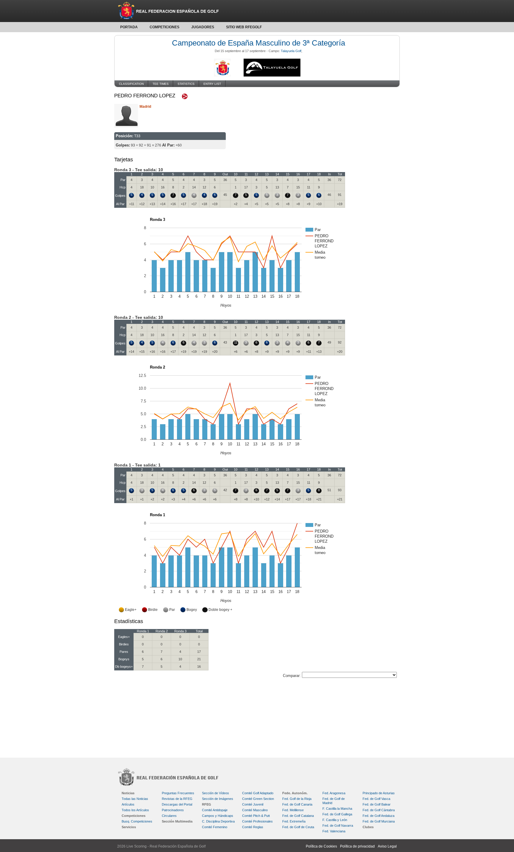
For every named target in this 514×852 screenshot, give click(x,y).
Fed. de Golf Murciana (379, 821)
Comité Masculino (255, 810)
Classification (131, 83)
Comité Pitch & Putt (256, 815)
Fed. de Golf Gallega (337, 814)
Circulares (169, 815)
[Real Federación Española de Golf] (257, 11)
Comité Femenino (214, 827)
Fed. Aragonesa (333, 793)
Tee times (161, 83)
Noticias (128, 793)
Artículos (128, 804)
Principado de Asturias (379, 793)
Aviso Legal (387, 846)
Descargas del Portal (177, 804)
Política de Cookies (321, 846)
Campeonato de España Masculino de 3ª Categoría (258, 42)
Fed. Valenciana (333, 831)
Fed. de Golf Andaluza (378, 815)
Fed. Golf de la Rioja (296, 798)
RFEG (206, 804)
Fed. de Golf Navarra (337, 825)
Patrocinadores (173, 810)
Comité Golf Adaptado (257, 793)
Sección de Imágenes (217, 798)
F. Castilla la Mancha (337, 808)
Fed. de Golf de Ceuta (298, 827)
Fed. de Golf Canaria (297, 804)
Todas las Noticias (135, 798)
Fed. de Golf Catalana (298, 815)
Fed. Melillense (293, 810)
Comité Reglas (252, 827)
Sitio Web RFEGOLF (244, 27)
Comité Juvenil (252, 804)
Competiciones (164, 27)
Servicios (129, 827)
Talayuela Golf (291, 51)
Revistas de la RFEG (177, 798)
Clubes (368, 827)
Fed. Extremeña (293, 821)
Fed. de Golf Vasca (376, 798)
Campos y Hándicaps (217, 815)
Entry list (212, 83)
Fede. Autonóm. (295, 793)
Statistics (186, 83)
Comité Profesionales (257, 821)
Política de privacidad (357, 846)
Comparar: (292, 675)
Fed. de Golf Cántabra (379, 810)
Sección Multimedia (177, 821)
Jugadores (202, 27)
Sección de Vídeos (215, 793)
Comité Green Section (258, 798)
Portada (129, 27)
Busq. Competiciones (137, 821)
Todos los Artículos (135, 810)
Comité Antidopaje (215, 810)
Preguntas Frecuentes (178, 793)
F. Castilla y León (334, 820)
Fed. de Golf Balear (377, 804)
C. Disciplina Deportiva (218, 821)
